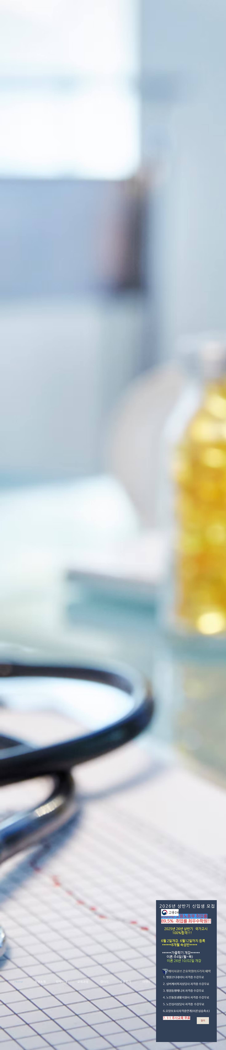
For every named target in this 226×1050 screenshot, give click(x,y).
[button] (203, 1020)
